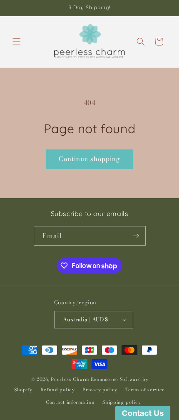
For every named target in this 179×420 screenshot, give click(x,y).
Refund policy (57, 389)
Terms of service (145, 389)
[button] (16, 41)
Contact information (70, 402)
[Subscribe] (136, 236)
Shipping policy (121, 402)
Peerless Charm (70, 379)
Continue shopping (89, 159)
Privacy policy (99, 389)
